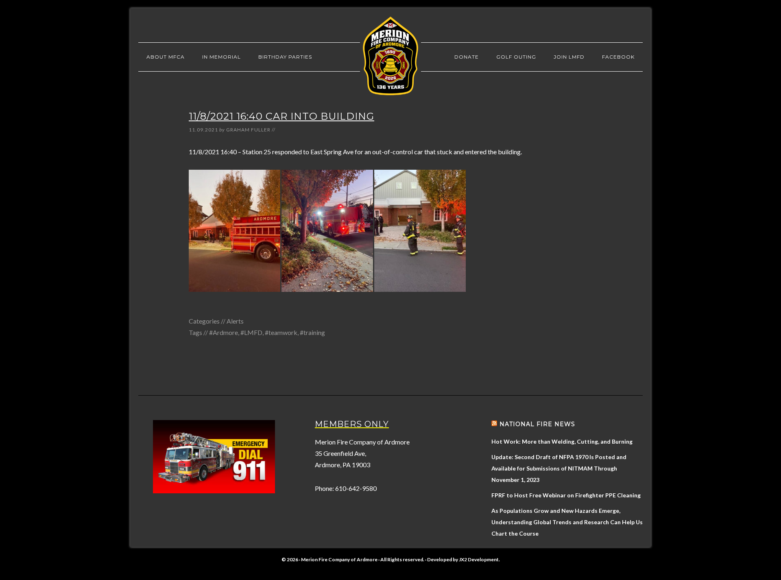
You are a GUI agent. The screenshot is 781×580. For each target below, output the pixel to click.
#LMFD (251, 332)
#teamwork (281, 332)
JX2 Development (479, 559)
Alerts (235, 321)
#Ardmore (223, 332)
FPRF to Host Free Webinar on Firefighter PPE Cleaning (566, 495)
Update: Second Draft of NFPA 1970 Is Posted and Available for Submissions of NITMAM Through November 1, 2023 (558, 468)
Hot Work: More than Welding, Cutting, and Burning (562, 441)
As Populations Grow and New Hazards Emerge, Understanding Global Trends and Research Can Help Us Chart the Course (567, 522)
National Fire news (537, 424)
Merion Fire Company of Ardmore (390, 55)
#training (312, 332)
